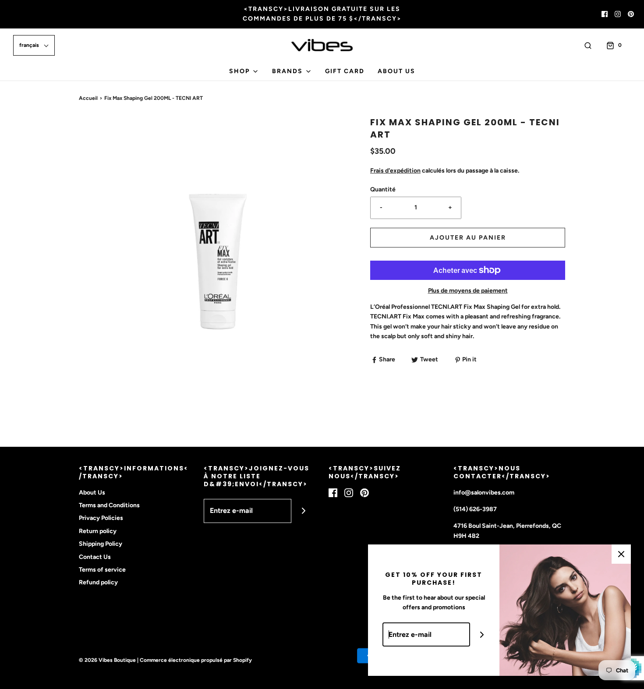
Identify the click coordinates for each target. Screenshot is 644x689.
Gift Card (344, 71)
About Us (396, 71)
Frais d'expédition (395, 170)
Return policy (98, 531)
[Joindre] (303, 511)
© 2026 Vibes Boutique (107, 660)
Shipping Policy (100, 544)
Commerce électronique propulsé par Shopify (196, 660)
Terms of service (102, 569)
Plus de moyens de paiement (468, 290)
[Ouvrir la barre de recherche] (588, 45)
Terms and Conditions (109, 505)
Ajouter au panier (468, 237)
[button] (34, 45)
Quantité (383, 189)
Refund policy (98, 582)
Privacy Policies (101, 518)
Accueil (88, 98)
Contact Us (95, 557)
